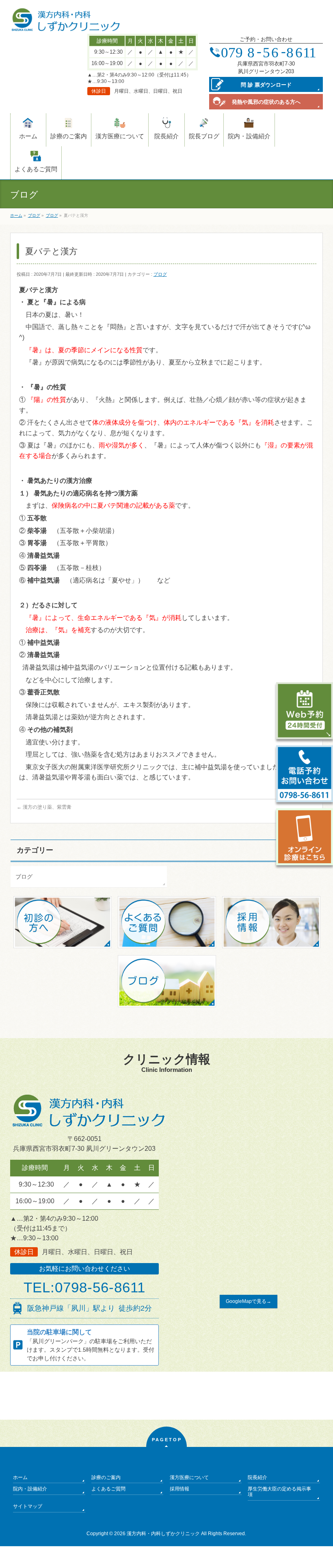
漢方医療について (189, 1477)
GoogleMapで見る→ (248, 1301)
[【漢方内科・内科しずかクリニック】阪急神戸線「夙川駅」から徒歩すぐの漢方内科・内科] (65, 22)
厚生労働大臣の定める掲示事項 (279, 1491)
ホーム (20, 1477)
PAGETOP (167, 1439)
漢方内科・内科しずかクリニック (163, 1533)
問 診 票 (266, 85)
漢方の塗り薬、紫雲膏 (44, 807)
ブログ (160, 274)
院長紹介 (257, 1477)
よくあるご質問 (108, 1489)
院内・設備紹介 (30, 1489)
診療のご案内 (106, 1477)
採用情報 (179, 1489)
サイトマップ (27, 1506)
